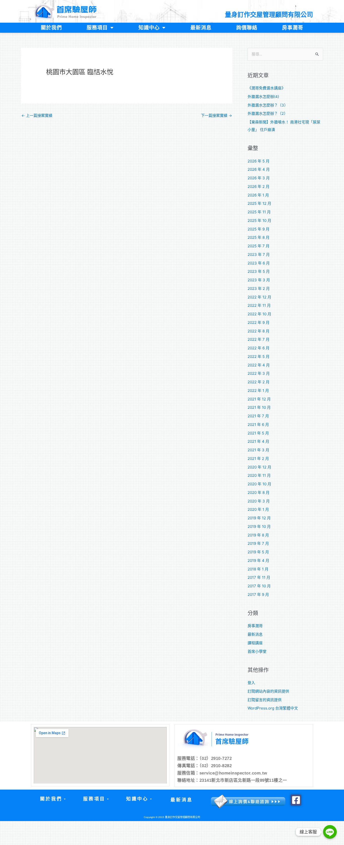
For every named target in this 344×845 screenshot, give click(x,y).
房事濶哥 (292, 27)
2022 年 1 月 (258, 390)
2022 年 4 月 (259, 365)
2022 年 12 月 (259, 297)
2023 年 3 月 (259, 280)
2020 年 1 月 (258, 509)
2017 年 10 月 (259, 586)
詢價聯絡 (246, 27)
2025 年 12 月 (259, 203)
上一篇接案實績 (36, 115)
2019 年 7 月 (258, 543)
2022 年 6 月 (258, 348)
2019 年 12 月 (259, 518)
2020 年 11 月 (259, 475)
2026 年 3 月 (259, 178)
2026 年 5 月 (258, 161)
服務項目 (97, 27)
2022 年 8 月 (258, 331)
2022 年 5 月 (258, 356)
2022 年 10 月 (259, 314)
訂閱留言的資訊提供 (265, 699)
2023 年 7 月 (259, 254)
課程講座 (255, 642)
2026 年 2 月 (258, 186)
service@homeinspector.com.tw (233, 773)
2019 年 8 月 (258, 535)
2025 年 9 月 (258, 229)
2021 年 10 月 (259, 407)
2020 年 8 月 (258, 492)
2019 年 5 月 (258, 552)
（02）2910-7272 (215, 758)
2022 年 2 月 (258, 382)
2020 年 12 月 (259, 467)
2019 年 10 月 (259, 526)
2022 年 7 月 (258, 339)
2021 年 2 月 (258, 458)
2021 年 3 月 (258, 450)
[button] (52, 799)
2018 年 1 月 (258, 569)
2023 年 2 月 (259, 288)
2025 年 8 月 (258, 237)
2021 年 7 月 (258, 416)
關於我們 (51, 27)
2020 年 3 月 (259, 501)
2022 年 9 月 (258, 322)
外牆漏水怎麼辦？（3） (268, 105)
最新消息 (201, 27)
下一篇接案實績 (216, 115)
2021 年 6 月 (258, 424)
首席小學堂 (257, 651)
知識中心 (149, 27)
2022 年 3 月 (259, 373)
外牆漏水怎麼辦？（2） (268, 113)
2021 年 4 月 (258, 441)
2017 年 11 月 (259, 577)
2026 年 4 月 (259, 169)
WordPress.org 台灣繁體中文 (273, 708)
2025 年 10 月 (259, 220)
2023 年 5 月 (259, 271)
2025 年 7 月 (258, 246)
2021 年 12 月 (259, 399)
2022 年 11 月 (259, 305)
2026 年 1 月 (258, 195)
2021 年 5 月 (258, 433)
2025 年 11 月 (259, 212)
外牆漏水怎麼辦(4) (263, 96)
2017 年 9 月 (258, 594)
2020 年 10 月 (259, 484)
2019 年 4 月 (258, 560)
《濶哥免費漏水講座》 (266, 88)
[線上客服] (330, 832)
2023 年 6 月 (259, 263)
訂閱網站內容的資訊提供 (268, 691)
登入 (251, 682)
